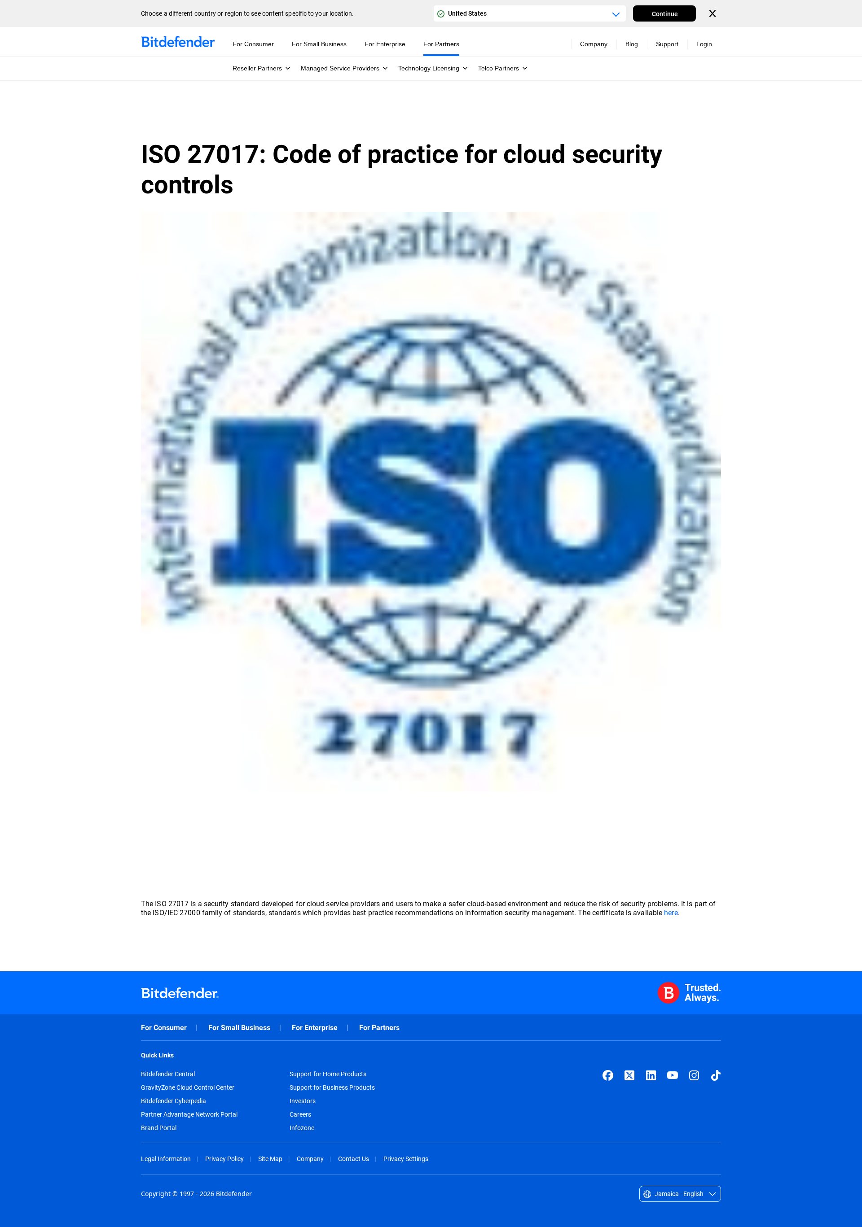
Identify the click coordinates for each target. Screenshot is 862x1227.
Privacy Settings (405, 1158)
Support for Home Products (328, 1074)
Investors (303, 1101)
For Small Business (239, 1027)
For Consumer (164, 1027)
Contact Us (353, 1158)
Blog (631, 44)
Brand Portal (158, 1128)
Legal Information (166, 1158)
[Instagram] (694, 1075)
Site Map (270, 1158)
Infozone (302, 1128)
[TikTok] (715, 1075)
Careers (300, 1114)
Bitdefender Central (168, 1074)
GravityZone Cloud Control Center (187, 1087)
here (670, 912)
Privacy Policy (224, 1158)
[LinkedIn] (651, 1075)
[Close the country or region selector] (713, 13)
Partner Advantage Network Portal (189, 1114)
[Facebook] (608, 1075)
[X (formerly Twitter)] (629, 1075)
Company (310, 1158)
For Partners (379, 1027)
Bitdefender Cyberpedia (173, 1101)
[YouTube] (672, 1075)
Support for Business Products (332, 1087)
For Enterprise (315, 1027)
